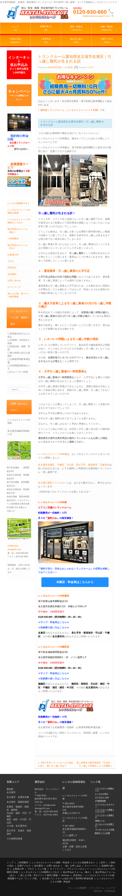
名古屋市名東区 (46, 464)
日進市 (103, 464)
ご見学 (101, 862)
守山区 (70, 464)
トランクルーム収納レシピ (104, 789)
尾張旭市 (93, 464)
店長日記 (11, 267)
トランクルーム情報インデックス (104, 811)
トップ (10, 862)
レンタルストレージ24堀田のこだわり (40, 872)
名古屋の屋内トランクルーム (53, 482)
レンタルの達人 (101, 794)
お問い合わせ (14, 280)
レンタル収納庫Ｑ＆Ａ (18, 203)
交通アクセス (24, 865)
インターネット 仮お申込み (19, 64)
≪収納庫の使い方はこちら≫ (53, 627)
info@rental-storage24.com (96, 16)
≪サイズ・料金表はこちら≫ (53, 622)
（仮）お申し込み (72, 865)
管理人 (71, 67)
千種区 (60, 464)
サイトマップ (14, 287)
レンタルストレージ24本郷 (52, 454)
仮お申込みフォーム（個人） (77, 872)
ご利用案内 (13, 238)
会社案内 (11, 274)
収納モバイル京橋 (102, 833)
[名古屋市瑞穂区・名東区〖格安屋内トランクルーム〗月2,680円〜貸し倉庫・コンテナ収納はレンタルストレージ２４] (38, 12)
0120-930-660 (90, 12)
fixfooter (65, 875)
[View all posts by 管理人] (76, 67)
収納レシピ (100, 821)
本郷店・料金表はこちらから (75, 582)
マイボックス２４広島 (104, 830)
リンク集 (41, 869)
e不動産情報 (100, 801)
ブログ (10, 261)
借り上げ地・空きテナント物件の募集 (39, 875)
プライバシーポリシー (78, 869)
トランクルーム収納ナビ (104, 816)
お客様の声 (13, 254)
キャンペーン (19, 95)
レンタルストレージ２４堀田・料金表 (50, 862)
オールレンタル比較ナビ (104, 825)
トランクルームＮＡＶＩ (104, 805)
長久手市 (81, 464)
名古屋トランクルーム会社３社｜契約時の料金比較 (67, 878)
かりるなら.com (102, 797)
